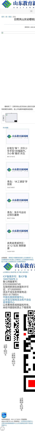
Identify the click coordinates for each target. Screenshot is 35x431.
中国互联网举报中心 (13, 297)
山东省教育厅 (27, 258)
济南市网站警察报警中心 (8, 423)
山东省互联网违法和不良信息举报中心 (17, 301)
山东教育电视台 (21, 262)
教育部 (11, 258)
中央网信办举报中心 (27, 421)
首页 (2, 17)
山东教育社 (17, 260)
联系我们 (25, 272)
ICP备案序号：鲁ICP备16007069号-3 (15, 278)
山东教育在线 (12, 262)
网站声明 (13, 272)
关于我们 (19, 272)
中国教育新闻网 (18, 258)
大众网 (5, 262)
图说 (10, 17)
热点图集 (5, 128)
